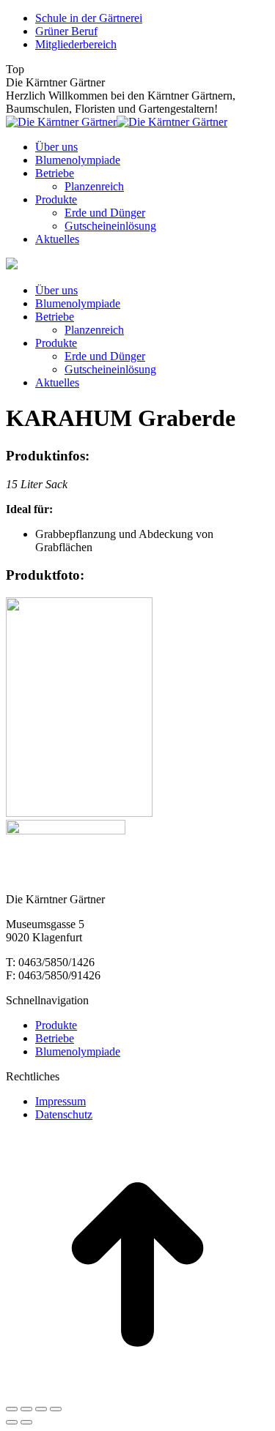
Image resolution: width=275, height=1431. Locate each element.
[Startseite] (12, 265)
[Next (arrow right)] (26, 1422)
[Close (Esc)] (12, 1409)
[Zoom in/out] (56, 1409)
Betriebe (54, 1038)
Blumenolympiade (77, 1051)
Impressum (60, 1101)
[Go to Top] (137, 1392)
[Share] (26, 1409)
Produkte (56, 1025)
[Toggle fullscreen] (41, 1409)
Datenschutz (63, 1114)
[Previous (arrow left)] (12, 1422)
